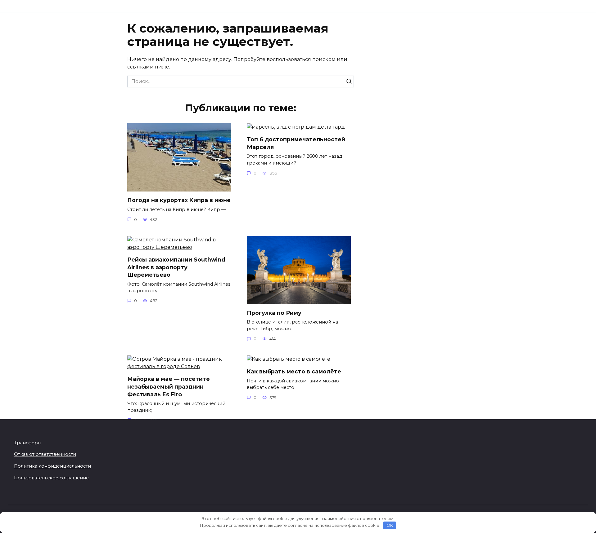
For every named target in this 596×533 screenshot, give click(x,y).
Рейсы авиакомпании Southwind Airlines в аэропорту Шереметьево (176, 267)
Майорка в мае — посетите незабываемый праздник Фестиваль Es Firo (168, 386)
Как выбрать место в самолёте (294, 371)
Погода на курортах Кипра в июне (179, 200)
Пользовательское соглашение (51, 478)
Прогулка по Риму (274, 313)
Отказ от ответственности (45, 454)
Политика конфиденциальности (52, 466)
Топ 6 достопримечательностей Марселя (296, 143)
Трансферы (27, 443)
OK (389, 525)
